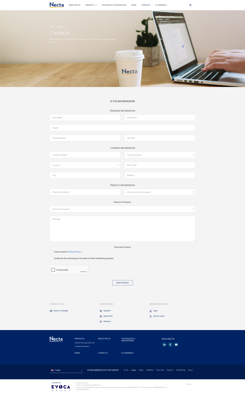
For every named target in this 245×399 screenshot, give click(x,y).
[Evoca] (61, 386)
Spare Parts (108, 316)
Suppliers (107, 311)
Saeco (141, 370)
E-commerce (161, 5)
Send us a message (61, 311)
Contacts (145, 5)
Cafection (150, 370)
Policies (189, 384)
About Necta (74, 5)
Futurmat (160, 370)
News (133, 5)
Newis (190, 370)
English (57, 370)
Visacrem (169, 370)
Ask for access (158, 316)
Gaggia (133, 370)
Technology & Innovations (114, 5)
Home (52, 27)
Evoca (126, 370)
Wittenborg (180, 370)
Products (89, 5)
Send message (122, 283)
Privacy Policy (74, 251)
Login (155, 311)
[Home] (57, 5)
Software (107, 321)
